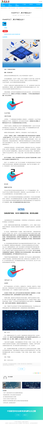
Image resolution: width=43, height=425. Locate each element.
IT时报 (5, 27)
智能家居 (17, 5)
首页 (2, 4)
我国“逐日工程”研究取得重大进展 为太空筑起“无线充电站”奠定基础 (15, 400)
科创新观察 (38, 4)
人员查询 (23, 421)
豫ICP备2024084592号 (34, 423)
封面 (16, 4)
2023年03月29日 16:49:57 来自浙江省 (12, 34)
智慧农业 (10, 5)
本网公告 (26, 421)
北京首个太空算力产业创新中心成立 (10, 398)
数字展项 (3, 5)
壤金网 (15, 15)
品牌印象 (31, 4)
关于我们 (18, 414)
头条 (9, 4)
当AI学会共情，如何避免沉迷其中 (9, 402)
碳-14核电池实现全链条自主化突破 (9, 396)
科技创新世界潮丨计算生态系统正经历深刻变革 (12, 394)
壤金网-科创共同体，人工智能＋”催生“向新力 (8, 8)
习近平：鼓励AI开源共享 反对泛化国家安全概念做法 (13, 392)
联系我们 (19, 421)
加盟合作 (25, 414)
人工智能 (24, 4)
